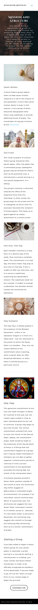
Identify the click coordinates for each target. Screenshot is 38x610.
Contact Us (19, 587)
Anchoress (14, 125)
